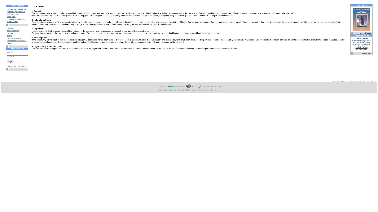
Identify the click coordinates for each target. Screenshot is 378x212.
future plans (11, 17)
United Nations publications (16, 41)
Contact (10, 33)
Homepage (11, 28)
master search (12, 22)
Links (9, 43)
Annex (9, 36)
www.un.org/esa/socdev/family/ (362, 48)
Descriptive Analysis (14, 38)
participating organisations (16, 9)
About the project (13, 31)
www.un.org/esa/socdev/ (361, 42)
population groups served (16, 12)
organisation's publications (16, 19)
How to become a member (16, 66)
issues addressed (13, 14)
